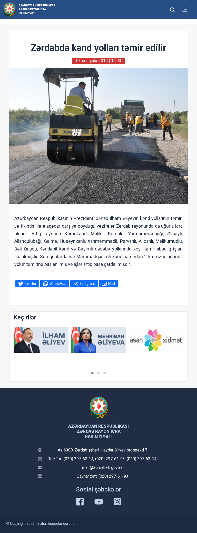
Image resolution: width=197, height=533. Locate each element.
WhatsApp (58, 283)
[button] (92, 373)
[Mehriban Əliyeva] (98, 340)
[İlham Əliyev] (41, 340)
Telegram (87, 283)
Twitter (30, 283)
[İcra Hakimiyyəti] (9, 9)
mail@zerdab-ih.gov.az (102, 467)
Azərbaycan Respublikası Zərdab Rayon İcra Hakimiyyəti (37, 9)
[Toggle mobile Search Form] (172, 9)
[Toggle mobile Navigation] (185, 9)
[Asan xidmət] (156, 340)
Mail (111, 283)
